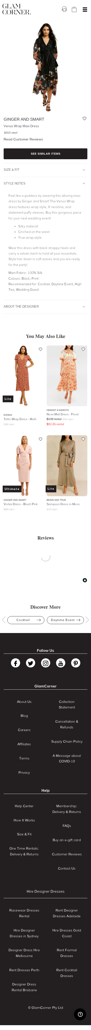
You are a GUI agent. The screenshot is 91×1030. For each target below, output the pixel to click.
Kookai (8, 415)
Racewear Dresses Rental (24, 913)
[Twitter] (30, 662)
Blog (24, 715)
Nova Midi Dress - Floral (63, 414)
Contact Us (66, 868)
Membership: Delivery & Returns (66, 809)
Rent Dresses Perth (24, 970)
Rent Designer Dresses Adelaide (67, 913)
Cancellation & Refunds (66, 724)
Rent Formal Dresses (67, 953)
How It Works (24, 820)
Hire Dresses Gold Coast (66, 933)
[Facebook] (15, 662)
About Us (24, 702)
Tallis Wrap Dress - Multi (20, 419)
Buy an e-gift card (67, 840)
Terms (24, 758)
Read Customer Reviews (23, 139)
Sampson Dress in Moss (63, 504)
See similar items (45, 153)
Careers (24, 730)
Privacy (24, 772)
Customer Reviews (67, 854)
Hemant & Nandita (58, 410)
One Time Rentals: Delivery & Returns (24, 851)
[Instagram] (45, 662)
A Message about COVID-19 (67, 758)
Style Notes (14, 183)
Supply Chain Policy (67, 741)
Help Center (24, 806)
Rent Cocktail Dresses (66, 973)
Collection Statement (67, 705)
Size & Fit (11, 170)
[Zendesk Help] (80, 1014)
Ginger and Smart (15, 500)
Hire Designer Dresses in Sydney (24, 933)
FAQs (67, 826)
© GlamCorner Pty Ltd (45, 1007)
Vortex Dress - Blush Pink (21, 504)
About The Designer (21, 306)
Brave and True (56, 500)
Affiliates (24, 744)
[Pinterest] (75, 662)
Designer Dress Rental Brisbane (24, 987)
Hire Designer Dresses (46, 891)
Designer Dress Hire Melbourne (24, 953)
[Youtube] (60, 662)
